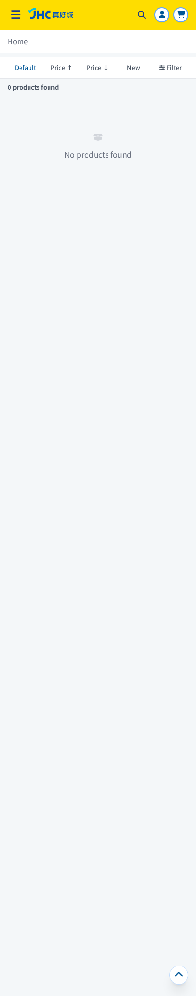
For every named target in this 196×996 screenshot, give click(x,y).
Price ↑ (61, 67)
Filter (174, 67)
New (133, 67)
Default (25, 67)
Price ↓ (98, 67)
